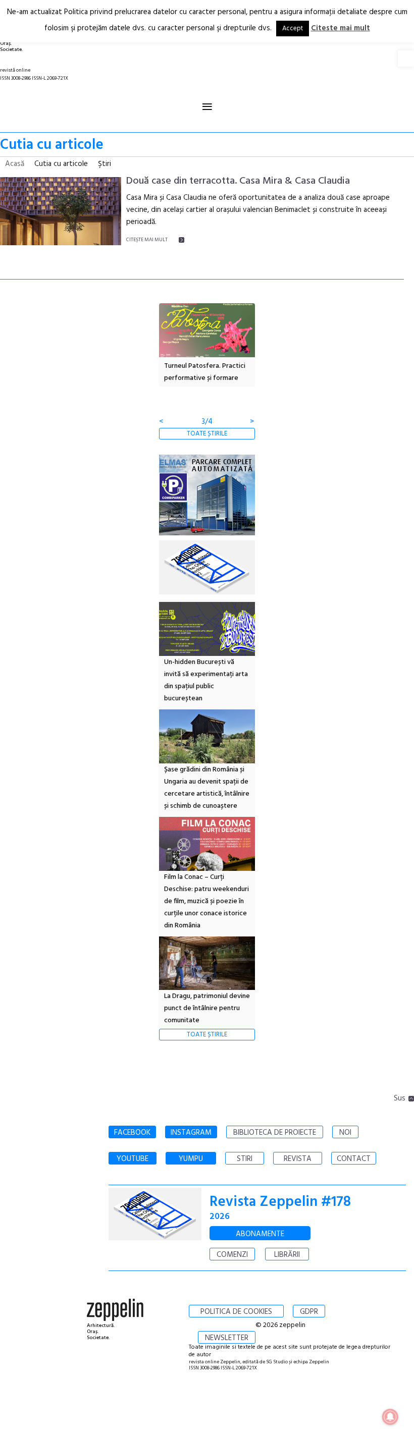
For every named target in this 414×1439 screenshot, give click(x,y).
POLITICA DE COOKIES (236, 1312)
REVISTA (298, 1159)
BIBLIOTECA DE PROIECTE (274, 1133)
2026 (220, 1216)
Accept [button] (292, 28)
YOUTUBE (132, 1159)
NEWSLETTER (226, 1338)
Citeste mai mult (340, 28)
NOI (345, 1133)
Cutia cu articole (61, 164)
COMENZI (232, 1255)
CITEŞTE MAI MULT (147, 240)
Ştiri (104, 164)
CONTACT (354, 1159)
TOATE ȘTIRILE (207, 433)
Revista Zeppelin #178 (280, 1202)
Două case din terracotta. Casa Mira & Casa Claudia (238, 181)
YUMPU (191, 1159)
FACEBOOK (132, 1133)
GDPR (309, 1312)
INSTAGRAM (191, 1133)
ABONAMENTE (260, 1234)
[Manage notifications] (390, 1417)
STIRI (244, 1159)
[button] (406, 58)
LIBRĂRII (287, 1255)
